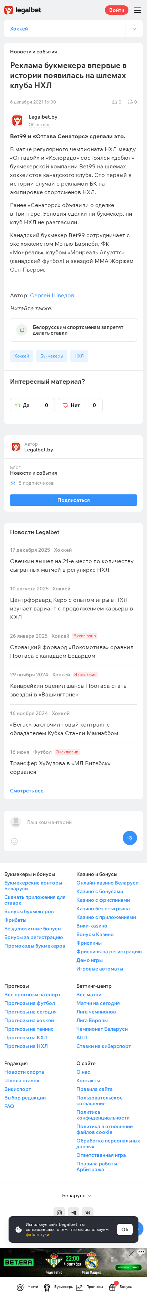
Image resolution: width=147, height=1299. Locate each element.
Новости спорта (24, 1072)
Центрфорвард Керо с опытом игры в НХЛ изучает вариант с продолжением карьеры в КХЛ (71, 603)
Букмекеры (51, 356)
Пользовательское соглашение (99, 1100)
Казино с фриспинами (103, 900)
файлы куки (37, 1234)
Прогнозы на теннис (29, 1029)
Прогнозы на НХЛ (26, 1046)
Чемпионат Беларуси (102, 1029)
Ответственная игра (101, 1155)
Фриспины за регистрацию (109, 951)
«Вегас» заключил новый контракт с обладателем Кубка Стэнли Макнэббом (64, 723)
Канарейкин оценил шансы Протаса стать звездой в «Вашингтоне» (68, 685)
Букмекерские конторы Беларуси (33, 885)
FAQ (9, 1106)
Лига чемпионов (96, 1011)
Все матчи (88, 994)
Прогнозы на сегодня (30, 1011)
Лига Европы (92, 1020)
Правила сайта (94, 1089)
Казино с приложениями (106, 917)
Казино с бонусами (99, 891)
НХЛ (79, 356)
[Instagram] (59, 1212)
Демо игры (89, 960)
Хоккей (21, 356)
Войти (116, 10)
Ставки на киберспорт (103, 1046)
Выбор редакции (25, 1097)
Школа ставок (22, 1080)
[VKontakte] (87, 1212)
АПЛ (81, 1037)
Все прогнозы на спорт (32, 994)
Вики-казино (91, 925)
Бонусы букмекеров (29, 911)
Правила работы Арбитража (96, 1166)
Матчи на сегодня (98, 1003)
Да (35, 405)
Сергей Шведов (52, 295)
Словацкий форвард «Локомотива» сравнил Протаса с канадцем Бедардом (71, 646)
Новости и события (33, 473)
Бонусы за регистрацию (33, 937)
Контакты (88, 1080)
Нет (83, 405)
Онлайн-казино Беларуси (107, 882)
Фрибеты (15, 920)
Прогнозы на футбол (29, 1003)
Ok (124, 1229)
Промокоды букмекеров (34, 946)
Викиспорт (17, 1089)
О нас (83, 1072)
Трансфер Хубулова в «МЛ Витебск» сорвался (60, 762)
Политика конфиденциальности (103, 1115)
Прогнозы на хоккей (29, 1020)
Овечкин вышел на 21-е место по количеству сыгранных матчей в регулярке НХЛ (72, 560)
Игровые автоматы (99, 968)
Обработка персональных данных (108, 1143)
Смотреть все (27, 790)
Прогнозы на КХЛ (25, 1037)
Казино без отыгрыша (103, 908)
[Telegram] (73, 1212)
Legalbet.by (43, 117)
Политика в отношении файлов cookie (104, 1129)
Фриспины (89, 943)
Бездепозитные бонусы (32, 928)
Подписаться (73, 500)
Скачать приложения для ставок (35, 900)
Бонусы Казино (95, 934)
